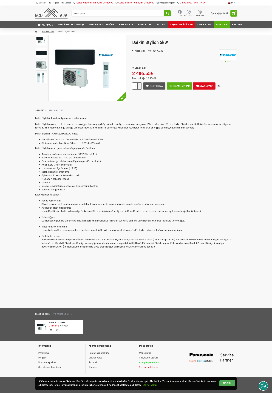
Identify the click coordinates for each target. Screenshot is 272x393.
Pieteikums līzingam (179, 86)
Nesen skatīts (42, 314)
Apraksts (40, 110)
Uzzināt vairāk (150, 385)
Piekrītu (227, 383)
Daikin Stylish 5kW (57, 322)
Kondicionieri (48, 31)
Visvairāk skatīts (62, 314)
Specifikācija (56, 110)
